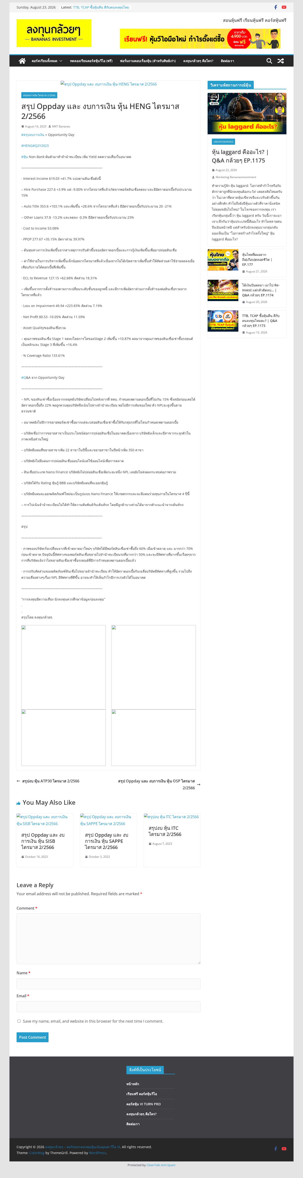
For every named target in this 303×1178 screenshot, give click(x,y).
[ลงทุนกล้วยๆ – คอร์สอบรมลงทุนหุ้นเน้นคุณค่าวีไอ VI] (22, 61)
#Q (23, 377)
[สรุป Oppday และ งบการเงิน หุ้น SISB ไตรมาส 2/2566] (45, 816)
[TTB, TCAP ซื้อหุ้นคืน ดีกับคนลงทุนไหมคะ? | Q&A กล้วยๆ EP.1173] (223, 324)
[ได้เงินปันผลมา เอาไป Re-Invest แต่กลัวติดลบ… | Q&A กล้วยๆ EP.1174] (223, 293)
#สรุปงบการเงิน (32, 134)
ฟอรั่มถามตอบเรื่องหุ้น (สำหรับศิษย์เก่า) (148, 61)
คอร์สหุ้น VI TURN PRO (143, 1104)
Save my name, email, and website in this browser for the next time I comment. (93, 1021)
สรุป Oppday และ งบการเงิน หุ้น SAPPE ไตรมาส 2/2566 (106, 841)
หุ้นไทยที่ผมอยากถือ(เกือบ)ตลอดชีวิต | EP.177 (257, 259)
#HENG (27, 145)
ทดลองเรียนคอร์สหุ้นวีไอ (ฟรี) (91, 61)
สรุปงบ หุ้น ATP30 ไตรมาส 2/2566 (50, 781)
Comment (27, 908)
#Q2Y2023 (41, 145)
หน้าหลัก (132, 1084)
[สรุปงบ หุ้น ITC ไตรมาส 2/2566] (171, 816)
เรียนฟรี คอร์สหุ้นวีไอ (141, 1094)
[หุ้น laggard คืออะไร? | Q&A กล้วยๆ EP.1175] (247, 113)
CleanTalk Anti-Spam (161, 1165)
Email (23, 995)
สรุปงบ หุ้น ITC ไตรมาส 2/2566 (165, 831)
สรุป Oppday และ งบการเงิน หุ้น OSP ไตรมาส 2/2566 (156, 784)
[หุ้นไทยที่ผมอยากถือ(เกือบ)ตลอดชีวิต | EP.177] (223, 263)
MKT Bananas (61, 126)
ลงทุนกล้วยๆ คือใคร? (198, 61)
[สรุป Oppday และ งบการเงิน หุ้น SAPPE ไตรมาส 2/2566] (108, 816)
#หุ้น (24, 156)
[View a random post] (280, 61)
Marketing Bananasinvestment (236, 177)
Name (24, 972)
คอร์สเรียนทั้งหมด (44, 61)
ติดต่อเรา (227, 61)
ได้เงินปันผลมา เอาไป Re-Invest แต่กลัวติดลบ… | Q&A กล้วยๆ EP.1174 (261, 290)
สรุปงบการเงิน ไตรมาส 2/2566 (39, 95)
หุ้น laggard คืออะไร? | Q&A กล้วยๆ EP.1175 (240, 156)
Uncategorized (223, 141)
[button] (59, 61)
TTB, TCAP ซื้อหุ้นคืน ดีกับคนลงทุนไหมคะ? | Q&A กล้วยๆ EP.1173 (101, 9)
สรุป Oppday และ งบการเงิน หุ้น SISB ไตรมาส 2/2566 (43, 841)
